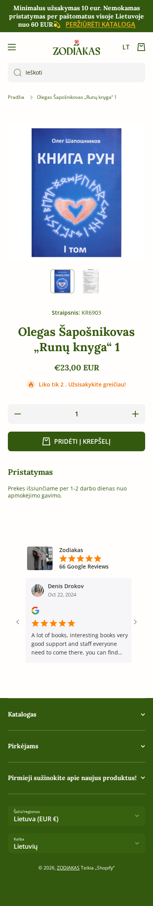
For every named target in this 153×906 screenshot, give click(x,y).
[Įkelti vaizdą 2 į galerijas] (90, 281)
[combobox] (76, 72)
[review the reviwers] (29, 612)
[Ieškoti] (15, 72)
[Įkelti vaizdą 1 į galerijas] (62, 281)
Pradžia (16, 97)
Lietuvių (26, 846)
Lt (125, 47)
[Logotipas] (76, 47)
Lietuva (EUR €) (36, 819)
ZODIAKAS (68, 867)
